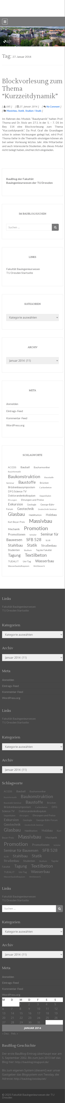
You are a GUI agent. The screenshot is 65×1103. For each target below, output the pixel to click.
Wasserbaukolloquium (18, 566)
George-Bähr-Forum (47, 820)
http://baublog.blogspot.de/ (32, 1062)
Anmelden (12, 403)
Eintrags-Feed (14, 411)
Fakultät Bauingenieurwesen (23, 269)
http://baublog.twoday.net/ (30, 1078)
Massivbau (12, 110)
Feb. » (14, 1033)
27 (3, 1022)
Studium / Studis (33, 110)
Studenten (29, 860)
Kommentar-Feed (16, 418)
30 (29, 1022)
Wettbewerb (39, 566)
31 (38, 1022)
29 (21, 1022)
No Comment (53, 106)
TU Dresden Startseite (19, 272)
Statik (21, 110)
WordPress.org (15, 425)
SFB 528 (50, 850)
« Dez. (5, 1033)
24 (38, 1017)
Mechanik (51, 837)
